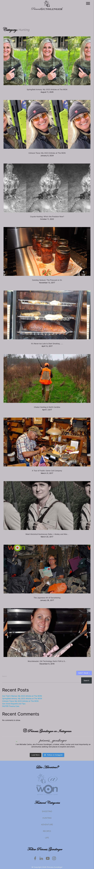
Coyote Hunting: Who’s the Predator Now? (47, 216)
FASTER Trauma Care (10, 706)
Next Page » (84, 673)
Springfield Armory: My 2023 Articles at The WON (47, 89)
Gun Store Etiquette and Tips (13, 704)
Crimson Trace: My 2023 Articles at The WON (47, 153)
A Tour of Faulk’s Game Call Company (47, 471)
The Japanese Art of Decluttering (47, 598)
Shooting (47, 811)
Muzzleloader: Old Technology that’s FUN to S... (47, 661)
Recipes (47, 831)
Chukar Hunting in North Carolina (47, 407)
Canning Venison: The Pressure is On (47, 280)
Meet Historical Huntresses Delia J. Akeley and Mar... (47, 534)
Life (47, 837)
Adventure (47, 824)
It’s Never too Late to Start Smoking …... (47, 344)
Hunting (47, 818)
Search (4, 676)
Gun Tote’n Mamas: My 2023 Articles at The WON (22, 696)
